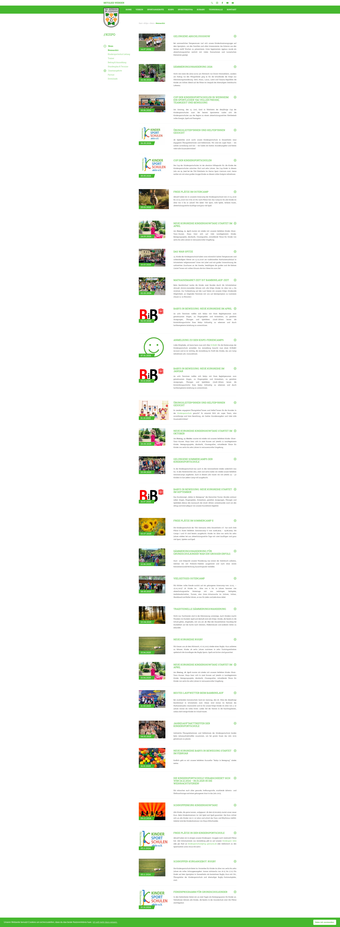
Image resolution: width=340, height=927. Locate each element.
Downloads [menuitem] (113, 78)
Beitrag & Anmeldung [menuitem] (117, 62)
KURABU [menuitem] (201, 9)
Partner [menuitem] (111, 74)
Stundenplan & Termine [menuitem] (118, 66)
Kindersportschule (184, 413)
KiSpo (146, 23)
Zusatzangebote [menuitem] (115, 70)
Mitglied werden (114, 2)
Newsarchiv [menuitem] (113, 50)
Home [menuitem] (129, 9)
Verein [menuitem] (139, 9)
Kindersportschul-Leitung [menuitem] (119, 54)
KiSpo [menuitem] (171, 9)
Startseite (111, 17)
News (152, 23)
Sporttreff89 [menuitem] (185, 9)
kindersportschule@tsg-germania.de (202, 844)
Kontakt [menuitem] (231, 9)
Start (140, 23)
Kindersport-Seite (229, 841)
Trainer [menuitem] (111, 58)
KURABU (214, 345)
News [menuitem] (110, 46)
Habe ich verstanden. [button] (324, 922)
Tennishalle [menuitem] (216, 9)
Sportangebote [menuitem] (155, 9)
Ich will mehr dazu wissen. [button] (105, 922)
